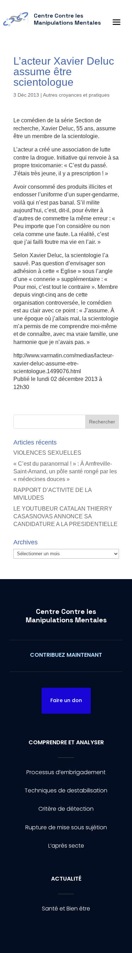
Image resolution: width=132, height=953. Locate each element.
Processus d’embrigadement (66, 772)
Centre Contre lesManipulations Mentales (66, 615)
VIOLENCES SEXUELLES (47, 453)
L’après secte (66, 846)
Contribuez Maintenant (66, 655)
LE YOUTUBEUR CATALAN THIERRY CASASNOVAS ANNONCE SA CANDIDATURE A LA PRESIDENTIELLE (65, 516)
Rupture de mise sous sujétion (66, 827)
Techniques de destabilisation (66, 790)
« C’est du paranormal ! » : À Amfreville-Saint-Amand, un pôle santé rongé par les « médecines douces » (65, 471)
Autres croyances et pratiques (76, 95)
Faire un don (66, 700)
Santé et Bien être (66, 909)
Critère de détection (66, 809)
